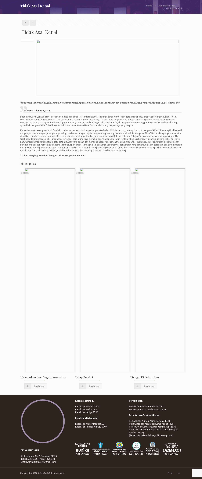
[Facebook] (168, 473)
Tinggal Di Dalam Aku (144, 377)
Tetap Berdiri (84, 377)
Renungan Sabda (167, 5)
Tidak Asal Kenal (174, 8)
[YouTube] (171, 473)
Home (149, 5)
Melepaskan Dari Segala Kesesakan (43, 377)
